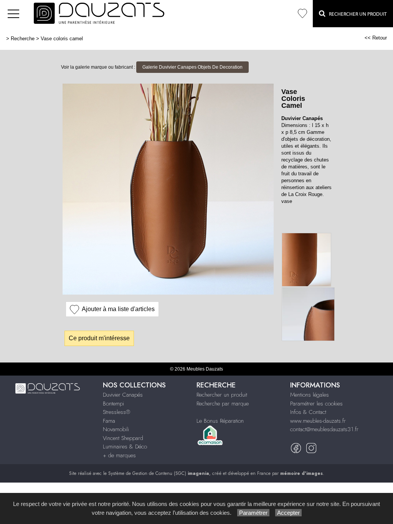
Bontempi (113, 403)
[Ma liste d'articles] (302, 13)
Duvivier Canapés (123, 395)
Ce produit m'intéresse (99, 338)
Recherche (23, 38)
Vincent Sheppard (123, 438)
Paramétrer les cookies (316, 403)
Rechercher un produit (221, 395)
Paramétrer (253, 512)
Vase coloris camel (62, 38)
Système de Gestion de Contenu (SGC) (158, 473)
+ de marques (119, 455)
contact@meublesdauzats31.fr (324, 429)
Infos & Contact (308, 412)
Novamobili (116, 429)
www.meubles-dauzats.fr (318, 421)
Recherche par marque (222, 403)
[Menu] (13, 13)
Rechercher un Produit (356, 14)
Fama (109, 421)
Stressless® (116, 412)
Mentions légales (309, 395)
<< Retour (376, 38)
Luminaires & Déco (125, 446)
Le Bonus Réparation (220, 421)
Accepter (288, 512)
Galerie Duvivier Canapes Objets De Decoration (192, 67)
